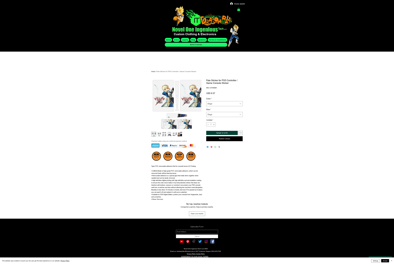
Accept (385, 261)
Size (208, 109)
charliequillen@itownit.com (185, 251)
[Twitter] (200, 241)
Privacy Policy (191, 254)
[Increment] (214, 124)
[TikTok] (194, 241)
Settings (375, 261)
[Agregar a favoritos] (241, 133)
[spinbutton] (211, 124)
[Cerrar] (391, 260)
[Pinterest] (188, 241)
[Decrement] (208, 124)
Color (209, 99)
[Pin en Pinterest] (211, 147)
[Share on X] (219, 147)
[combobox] (224, 103)
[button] (238, 9)
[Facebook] (212, 241)
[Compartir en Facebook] (207, 147)
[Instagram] (206, 241)
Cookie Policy (200, 254)
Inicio (153, 71)
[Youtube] (182, 241)
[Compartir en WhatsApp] (215, 147)
